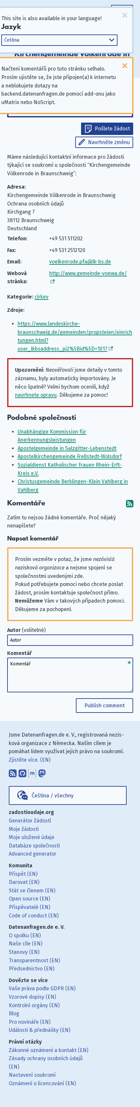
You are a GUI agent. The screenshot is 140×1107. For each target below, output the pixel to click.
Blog (14, 1013)
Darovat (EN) (24, 882)
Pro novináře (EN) (29, 1022)
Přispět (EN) (23, 874)
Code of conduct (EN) (34, 916)
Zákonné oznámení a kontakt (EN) (48, 1050)
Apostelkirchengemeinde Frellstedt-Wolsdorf (70, 456)
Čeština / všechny (53, 796)
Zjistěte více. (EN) (29, 760)
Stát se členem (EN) (32, 890)
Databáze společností (34, 846)
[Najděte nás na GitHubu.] (22, 771)
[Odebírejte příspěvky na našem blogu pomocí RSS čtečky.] (13, 771)
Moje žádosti (24, 829)
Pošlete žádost (112, 129)
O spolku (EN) (25, 935)
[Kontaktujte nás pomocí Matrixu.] (32, 771)
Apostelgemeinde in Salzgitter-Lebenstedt (67, 448)
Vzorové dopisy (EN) (32, 997)
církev (42, 297)
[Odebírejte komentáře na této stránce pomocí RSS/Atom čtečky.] (129, 503)
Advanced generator (32, 854)
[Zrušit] (124, 15)
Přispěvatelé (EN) (29, 907)
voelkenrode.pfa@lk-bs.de (80, 262)
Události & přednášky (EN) (39, 1030)
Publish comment (104, 705)
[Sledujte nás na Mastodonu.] (42, 771)
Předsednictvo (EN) (31, 969)
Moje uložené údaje (31, 837)
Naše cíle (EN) (25, 943)
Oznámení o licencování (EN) (42, 1083)
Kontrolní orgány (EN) (34, 1005)
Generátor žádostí (30, 821)
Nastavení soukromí (32, 1075)
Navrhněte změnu (109, 142)
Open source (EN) (29, 899)
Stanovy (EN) (24, 952)
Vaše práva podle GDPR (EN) (42, 988)
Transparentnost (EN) (34, 960)
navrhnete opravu (36, 395)
